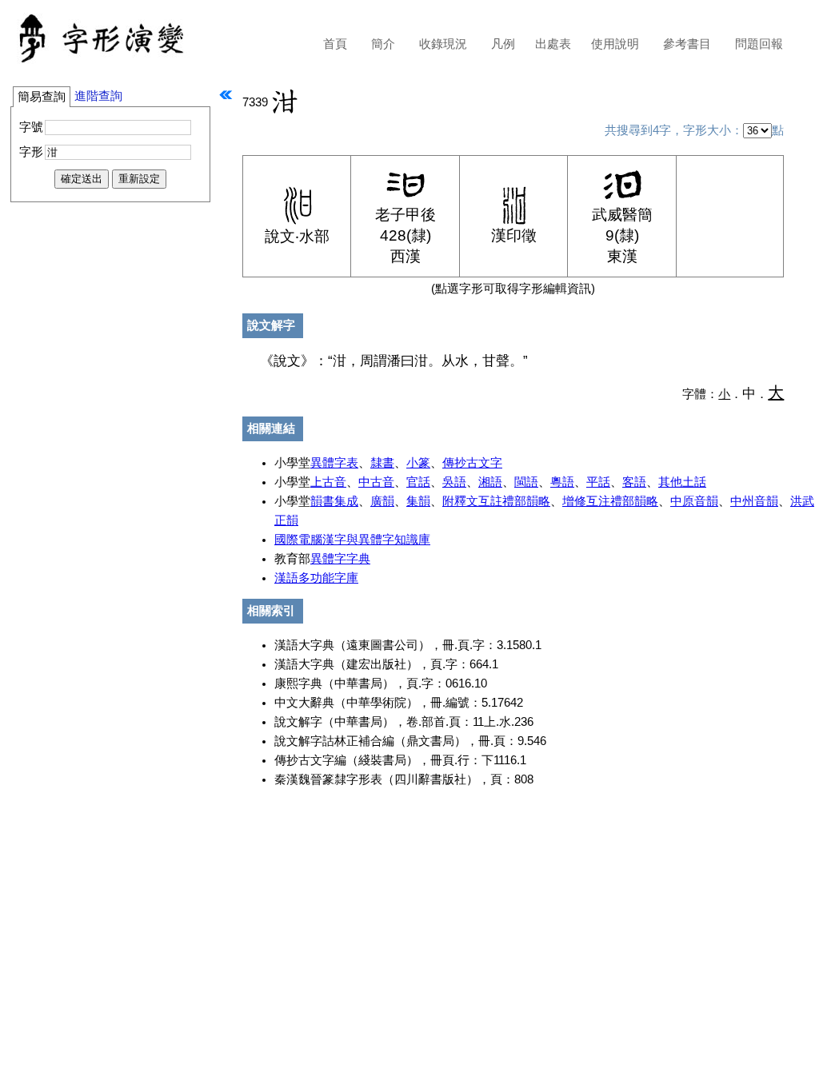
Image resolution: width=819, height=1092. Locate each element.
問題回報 (759, 44)
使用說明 (615, 44)
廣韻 (382, 501)
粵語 (562, 482)
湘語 (490, 482)
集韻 (418, 501)
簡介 (383, 44)
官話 (418, 482)
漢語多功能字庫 (316, 578)
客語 (634, 482)
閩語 (526, 482)
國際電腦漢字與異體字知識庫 (352, 539)
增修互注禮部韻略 (610, 501)
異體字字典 (340, 558)
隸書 (382, 462)
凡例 (503, 44)
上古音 (328, 482)
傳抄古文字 (472, 462)
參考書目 (687, 44)
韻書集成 (334, 501)
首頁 (335, 44)
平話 (598, 482)
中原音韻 (694, 501)
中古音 (376, 482)
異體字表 (334, 462)
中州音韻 (754, 501)
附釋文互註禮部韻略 (496, 501)
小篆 (418, 462)
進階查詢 (98, 96)
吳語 (454, 482)
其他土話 (682, 482)
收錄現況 (443, 44)
